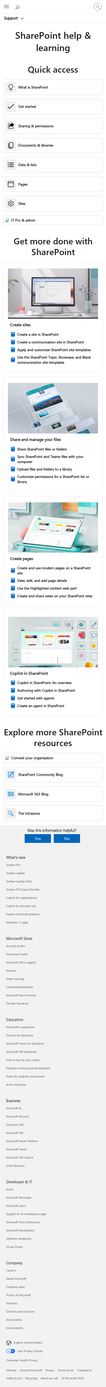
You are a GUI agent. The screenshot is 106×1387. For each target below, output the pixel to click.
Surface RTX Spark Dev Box (23, 889)
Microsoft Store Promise (21, 995)
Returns (11, 970)
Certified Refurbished (19, 987)
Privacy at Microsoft (18, 1295)
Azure (9, 1189)
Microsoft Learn (16, 1206)
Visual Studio (14, 1247)
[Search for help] (18, 7)
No (67, 838)
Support (11, 18)
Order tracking (15, 979)
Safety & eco (14, 1378)
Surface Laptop (15, 873)
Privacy (50, 1370)
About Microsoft (16, 1278)
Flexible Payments (17, 1003)
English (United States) (28, 1342)
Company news (15, 1287)
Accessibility (14, 1320)
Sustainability (14, 1328)
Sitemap (11, 1370)
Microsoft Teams (16, 1149)
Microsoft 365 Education (21, 1052)
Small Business (15, 1166)
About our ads (49, 1378)
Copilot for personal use (21, 906)
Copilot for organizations (21, 898)
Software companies (18, 1238)
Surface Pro (13, 865)
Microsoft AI (13, 1108)
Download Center (17, 954)
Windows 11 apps (17, 922)
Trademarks (84, 1370)
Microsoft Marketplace (20, 1230)
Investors (11, 1303)
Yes (38, 838)
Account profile (15, 946)
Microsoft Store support (21, 962)
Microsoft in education (20, 1027)
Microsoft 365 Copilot (19, 1157)
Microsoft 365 (14, 1133)
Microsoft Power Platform (22, 1141)
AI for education (16, 1084)
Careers (11, 1270)
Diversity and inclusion (20, 1311)
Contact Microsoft (31, 1370)
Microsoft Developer (19, 1197)
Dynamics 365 (15, 1124)
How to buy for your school (22, 1060)
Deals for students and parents (25, 1076)
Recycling (31, 1378)
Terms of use (66, 1370)
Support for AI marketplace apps (26, 1214)
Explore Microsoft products (23, 914)
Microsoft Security (17, 1116)
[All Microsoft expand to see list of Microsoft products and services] (6, 7)
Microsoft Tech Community (23, 1222)
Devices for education (19, 1035)
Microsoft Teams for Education (25, 1043)
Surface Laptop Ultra (19, 881)
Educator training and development (28, 1068)
